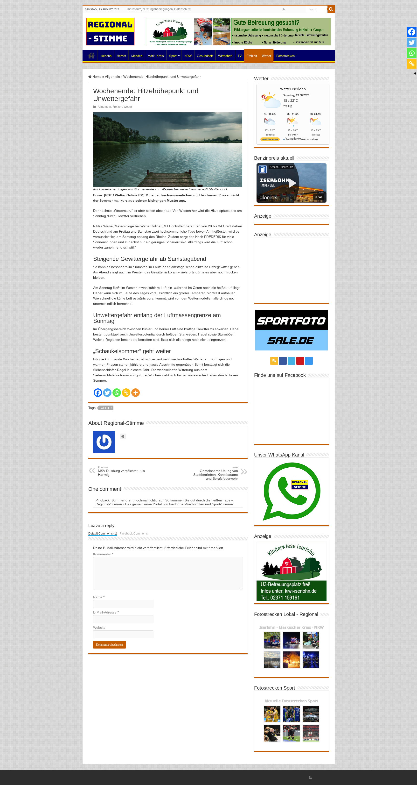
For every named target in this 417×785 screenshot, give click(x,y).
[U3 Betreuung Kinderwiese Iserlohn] (238, 31)
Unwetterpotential (142, 334)
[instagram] (302, 10)
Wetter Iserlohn (293, 88)
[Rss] (284, 9)
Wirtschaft (225, 56)
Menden (136, 56)
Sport (173, 56)
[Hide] (415, 73)
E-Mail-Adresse (106, 612)
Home (91, 55)
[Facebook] (288, 10)
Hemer (121, 56)
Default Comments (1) (102, 533)
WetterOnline (150, 226)
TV (240, 56)
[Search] (331, 9)
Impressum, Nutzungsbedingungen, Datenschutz (159, 9)
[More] (135, 392)
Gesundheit (205, 56)
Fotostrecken (285, 56)
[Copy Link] (126, 392)
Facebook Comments (134, 533)
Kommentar (103, 554)
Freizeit (252, 56)
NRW (188, 56)
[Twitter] (293, 10)
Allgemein (112, 76)
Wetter (266, 56)
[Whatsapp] (116, 392)
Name (98, 597)
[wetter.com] (270, 140)
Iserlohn (105, 56)
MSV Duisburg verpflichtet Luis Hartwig (121, 471)
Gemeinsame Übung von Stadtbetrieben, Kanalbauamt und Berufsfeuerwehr (215, 473)
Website (99, 627)
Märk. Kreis (156, 56)
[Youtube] (297, 10)
